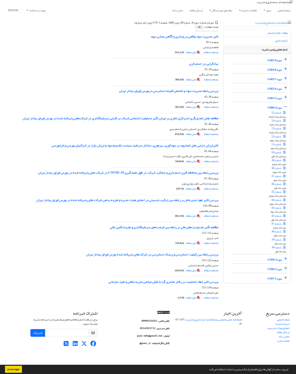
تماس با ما (177, 10)
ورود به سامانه (37, 10)
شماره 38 (276, 247)
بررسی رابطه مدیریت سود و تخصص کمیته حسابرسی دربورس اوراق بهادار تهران (168, 91)
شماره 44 (276, 200)
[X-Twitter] (84, 344)
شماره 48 (276, 168)
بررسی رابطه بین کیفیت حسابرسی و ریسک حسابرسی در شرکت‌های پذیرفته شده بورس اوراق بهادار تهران (152, 254)
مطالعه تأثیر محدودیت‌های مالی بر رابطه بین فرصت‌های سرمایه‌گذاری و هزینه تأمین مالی (164, 227)
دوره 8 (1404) (274, 70)
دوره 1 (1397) (274, 278)
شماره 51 (276, 144)
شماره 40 (276, 231)
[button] (207, 369)
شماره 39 (276, 239)
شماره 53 (276, 128)
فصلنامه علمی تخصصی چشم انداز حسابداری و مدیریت (213, 319)
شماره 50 (276, 152)
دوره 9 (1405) (274, 60)
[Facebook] (93, 344)
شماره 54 (276, 120)
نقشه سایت (283, 340)
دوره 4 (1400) (274, 107)
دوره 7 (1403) (274, 79)
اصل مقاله (186, 52)
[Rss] (66, 344)
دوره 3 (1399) (274, 259)
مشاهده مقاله (211, 52)
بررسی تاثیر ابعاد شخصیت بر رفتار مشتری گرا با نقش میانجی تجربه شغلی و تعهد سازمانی (163, 282)
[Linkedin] (75, 344)
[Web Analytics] (163, 313)
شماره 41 (276, 223)
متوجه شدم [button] (13, 369)
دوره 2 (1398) (274, 269)
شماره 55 (276, 112)
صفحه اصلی (284, 10)
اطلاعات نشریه (249, 10)
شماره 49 (276, 160)
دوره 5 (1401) (274, 98)
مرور (268, 10)
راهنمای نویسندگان (221, 10)
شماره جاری (281, 40)
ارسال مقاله (196, 10)
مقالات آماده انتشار (277, 33)
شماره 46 (276, 184)
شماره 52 (276, 136)
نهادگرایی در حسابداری (203, 64)
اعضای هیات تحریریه (279, 328)
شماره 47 (276, 176)
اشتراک (37, 333)
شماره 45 (276, 192)
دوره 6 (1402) (274, 88)
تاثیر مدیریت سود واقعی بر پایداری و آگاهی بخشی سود (184, 36)
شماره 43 (276, 207)
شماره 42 (276, 216)
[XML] (132, 22)
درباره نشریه (282, 323)
